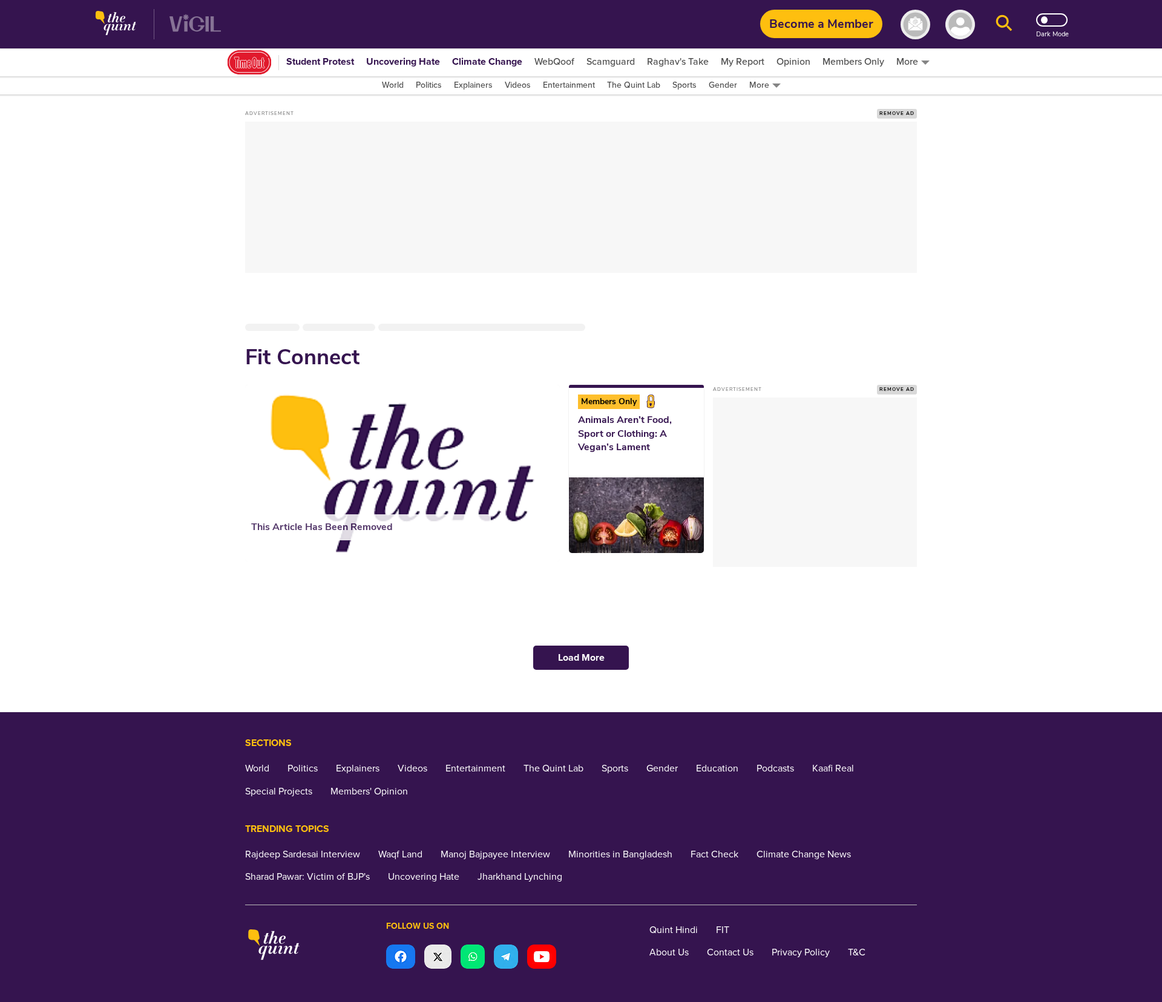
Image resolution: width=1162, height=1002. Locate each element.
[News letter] (915, 24)
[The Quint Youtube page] (541, 958)
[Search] (1004, 24)
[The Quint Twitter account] (437, 958)
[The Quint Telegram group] (506, 958)
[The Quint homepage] (116, 24)
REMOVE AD (896, 113)
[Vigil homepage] (195, 24)
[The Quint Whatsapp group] (473, 958)
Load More (581, 658)
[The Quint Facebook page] (400, 958)
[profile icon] (960, 24)
